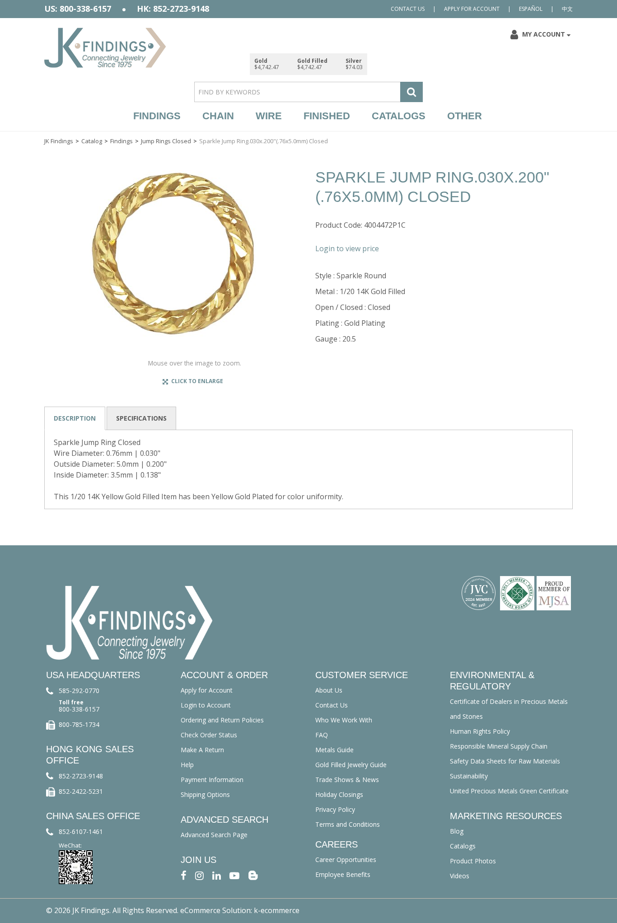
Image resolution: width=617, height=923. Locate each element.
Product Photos (473, 861)
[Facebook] (184, 875)
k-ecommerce (276, 910)
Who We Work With (343, 720)
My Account (543, 34)
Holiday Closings (339, 794)
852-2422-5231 (81, 791)
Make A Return (202, 749)
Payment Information (212, 779)
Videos (459, 875)
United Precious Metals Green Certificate (509, 791)
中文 (567, 9)
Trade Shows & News (347, 779)
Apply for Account (472, 9)
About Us (328, 690)
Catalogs (398, 116)
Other (464, 116)
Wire (269, 116)
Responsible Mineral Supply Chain (498, 746)
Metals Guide (334, 749)
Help (187, 764)
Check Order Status (209, 735)
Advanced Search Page (214, 834)
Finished (327, 116)
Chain (218, 116)
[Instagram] (199, 875)
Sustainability (469, 776)
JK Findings (58, 141)
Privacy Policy (335, 809)
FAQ (321, 735)
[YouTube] (234, 875)
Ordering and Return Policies (222, 720)
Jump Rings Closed (166, 141)
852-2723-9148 (81, 776)
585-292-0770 (79, 690)
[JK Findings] (105, 47)
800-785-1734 (79, 724)
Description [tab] (75, 418)
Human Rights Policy (480, 731)
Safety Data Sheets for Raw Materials (505, 761)
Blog (456, 831)
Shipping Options (205, 794)
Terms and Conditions (347, 824)
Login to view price (347, 248)
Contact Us (408, 9)
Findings (157, 116)
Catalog (91, 141)
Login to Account (206, 705)
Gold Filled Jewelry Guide (351, 764)
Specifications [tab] (141, 418)
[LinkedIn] (216, 875)
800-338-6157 (79, 709)
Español (530, 9)
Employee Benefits (342, 874)
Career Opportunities (345, 859)
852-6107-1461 (81, 831)
